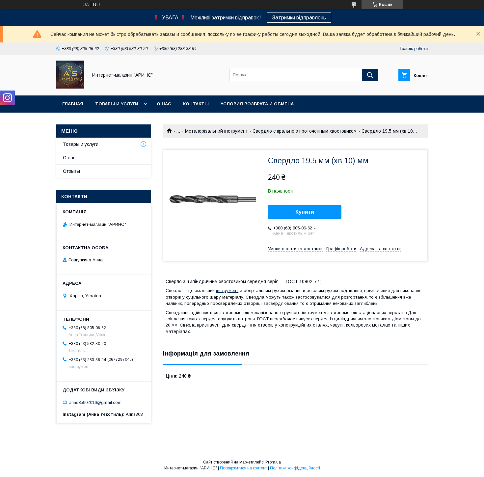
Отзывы (71, 171)
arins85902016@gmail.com (95, 402)
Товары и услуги (116, 103)
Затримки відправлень (299, 17)
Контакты (196, 103)
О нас (164, 103)
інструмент (227, 290)
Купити (304, 212)
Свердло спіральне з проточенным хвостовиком (305, 131)
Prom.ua (273, 462)
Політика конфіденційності (295, 468)
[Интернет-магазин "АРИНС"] (70, 87)
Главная (72, 103)
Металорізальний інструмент (216, 131)
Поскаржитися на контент (243, 468)
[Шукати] (370, 75)
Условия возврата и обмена (257, 103)
